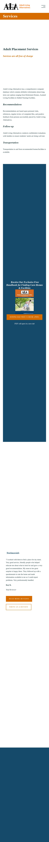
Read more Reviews (19, 599)
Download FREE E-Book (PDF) (24, 317)
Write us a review (18, 607)
